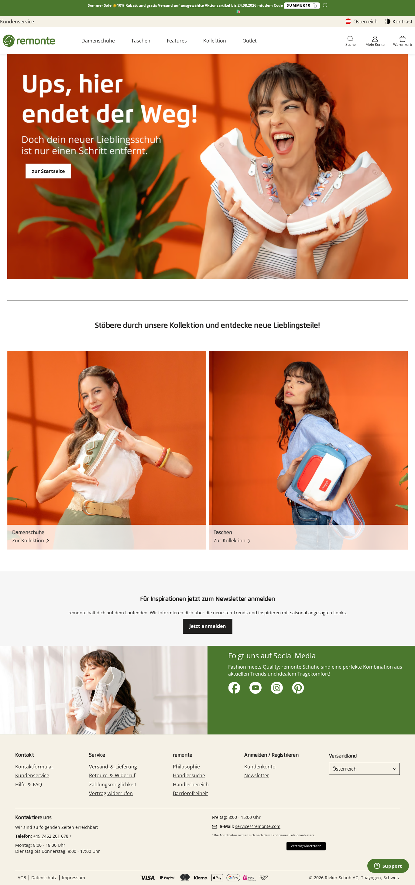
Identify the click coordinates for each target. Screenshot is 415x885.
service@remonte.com (257, 826)
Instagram (276, 687)
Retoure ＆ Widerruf (112, 775)
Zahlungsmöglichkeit (112, 784)
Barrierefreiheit (190, 793)
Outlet (249, 40)
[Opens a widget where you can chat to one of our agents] (388, 866)
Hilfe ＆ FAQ (28, 784)
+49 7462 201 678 (50, 836)
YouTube (254, 687)
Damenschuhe (98, 40)
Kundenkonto (260, 766)
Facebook (233, 687)
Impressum (73, 877)
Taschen (140, 40)
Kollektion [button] (214, 40)
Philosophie (186, 766)
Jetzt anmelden (207, 626)
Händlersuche (189, 775)
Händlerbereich (191, 784)
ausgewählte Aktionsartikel (205, 5)
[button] (350, 41)
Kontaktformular (34, 766)
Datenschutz (44, 877)
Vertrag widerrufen (111, 793)
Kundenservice (17, 21)
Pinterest (297, 687)
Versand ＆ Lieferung (113, 766)
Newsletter (256, 775)
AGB (22, 877)
